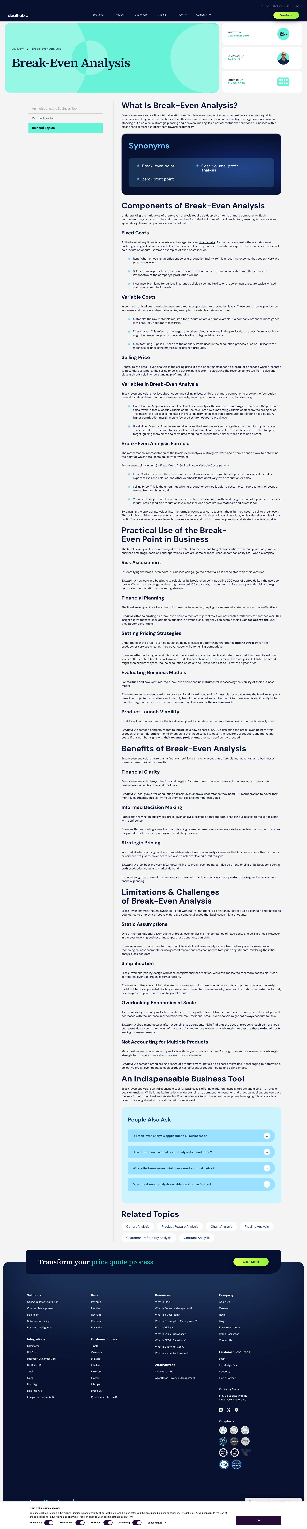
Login (296, 5)
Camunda (96, 1352)
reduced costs (270, 1028)
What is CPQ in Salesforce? (171, 1340)
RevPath (96, 1314)
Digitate (95, 1358)
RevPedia (96, 1327)
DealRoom (33, 1314)
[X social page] (228, 1410)
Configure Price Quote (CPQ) (43, 1302)
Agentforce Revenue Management (175, 1378)
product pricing (239, 877)
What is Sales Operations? (170, 1334)
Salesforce (33, 1346)
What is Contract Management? (173, 1308)
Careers (223, 1308)
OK (258, 1520)
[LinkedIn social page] (221, 1410)
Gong (30, 1378)
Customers (141, 14)
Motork (95, 1378)
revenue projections (185, 737)
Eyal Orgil (234, 59)
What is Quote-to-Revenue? (171, 1353)
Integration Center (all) (40, 1397)
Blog (221, 1321)
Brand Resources (229, 1334)
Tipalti (94, 1346)
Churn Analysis (221, 1226)
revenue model (223, 702)
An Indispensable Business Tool (54, 108)
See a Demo (286, 15)
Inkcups (95, 1384)
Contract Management (40, 1308)
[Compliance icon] (223, 1430)
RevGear (96, 1321)
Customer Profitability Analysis (148, 1238)
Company (202, 14)
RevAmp (96, 1302)
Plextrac (96, 1371)
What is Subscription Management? (176, 1321)
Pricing (162, 14)
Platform (120, 14)
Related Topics (43, 128)
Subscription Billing (38, 1321)
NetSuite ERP (34, 1365)
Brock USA (97, 1390)
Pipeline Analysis (257, 1226)
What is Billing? (164, 1327)
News (222, 1314)
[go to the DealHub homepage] (19, 15)
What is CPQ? (163, 1302)
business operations (254, 620)
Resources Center (229, 1327)
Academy (224, 1371)
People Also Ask (43, 118)
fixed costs (207, 242)
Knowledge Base (228, 1365)
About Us (224, 1302)
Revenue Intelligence (39, 1327)
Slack (30, 1371)
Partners (265, 5)
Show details (154, 1522)
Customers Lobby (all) (104, 1397)
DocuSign (32, 1384)
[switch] (80, 1522)
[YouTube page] (236, 1410)
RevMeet (96, 1308)
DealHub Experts (239, 35)
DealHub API (34, 1390)
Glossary (18, 48)
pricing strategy (246, 643)
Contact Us (225, 1340)
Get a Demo (251, 1262)
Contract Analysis (197, 1238)
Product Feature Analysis (180, 1226)
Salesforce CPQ (164, 1371)
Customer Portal (281, 5)
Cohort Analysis (137, 1226)
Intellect (96, 1365)
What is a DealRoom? (167, 1314)
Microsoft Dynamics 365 (41, 1358)
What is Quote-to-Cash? (169, 1346)
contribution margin (230, 406)
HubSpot (32, 1352)
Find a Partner (227, 1378)
